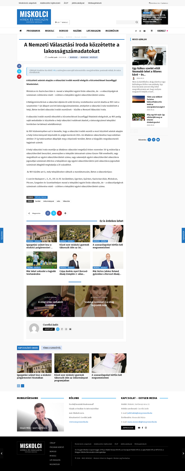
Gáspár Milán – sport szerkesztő (33, 428)
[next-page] (22, 385)
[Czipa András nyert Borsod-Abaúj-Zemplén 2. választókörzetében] (75, 260)
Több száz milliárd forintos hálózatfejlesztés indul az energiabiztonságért (156, 102)
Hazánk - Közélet (33, 267)
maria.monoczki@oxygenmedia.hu (142, 422)
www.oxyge (74, 422)
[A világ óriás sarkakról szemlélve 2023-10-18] (1, 453)
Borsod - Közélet (89, 57)
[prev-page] (18, 385)
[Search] (136, 22)
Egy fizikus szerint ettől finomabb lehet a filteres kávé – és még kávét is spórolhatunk (154, 18)
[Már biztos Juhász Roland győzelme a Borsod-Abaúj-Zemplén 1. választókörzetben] (108, 260)
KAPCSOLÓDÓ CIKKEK (28, 348)
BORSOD (69, 37)
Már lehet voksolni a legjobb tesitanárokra (41, 272)
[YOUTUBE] (139, 428)
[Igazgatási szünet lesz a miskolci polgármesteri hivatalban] (41, 233)
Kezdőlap (60, 37)
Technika (147, 13)
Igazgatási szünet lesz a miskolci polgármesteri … (39, 246)
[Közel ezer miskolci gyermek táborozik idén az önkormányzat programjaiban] (75, 233)
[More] (65, 213)
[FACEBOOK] (142, 428)
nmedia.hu (83, 422)
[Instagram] (140, 30)
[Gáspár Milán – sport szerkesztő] (40, 416)
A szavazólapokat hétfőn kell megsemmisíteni (108, 246)
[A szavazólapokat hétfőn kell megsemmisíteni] (108, 233)
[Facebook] (136, 30)
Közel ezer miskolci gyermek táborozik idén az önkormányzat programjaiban (71, 378)
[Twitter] (53, 213)
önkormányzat (48, 201)
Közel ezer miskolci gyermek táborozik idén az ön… (74, 246)
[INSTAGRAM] (146, 428)
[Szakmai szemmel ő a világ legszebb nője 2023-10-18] (183, 453)
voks (58, 201)
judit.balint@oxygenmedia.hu (139, 413)
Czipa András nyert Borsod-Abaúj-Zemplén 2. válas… (74, 272)
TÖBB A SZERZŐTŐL (52, 348)
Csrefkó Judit (50, 324)
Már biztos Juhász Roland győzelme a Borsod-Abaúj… (107, 272)
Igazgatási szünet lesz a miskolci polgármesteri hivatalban (34, 376)
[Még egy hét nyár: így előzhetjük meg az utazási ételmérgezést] (138, 117)
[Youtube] (144, 30)
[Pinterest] (59, 213)
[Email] (58, 329)
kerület (38, 201)
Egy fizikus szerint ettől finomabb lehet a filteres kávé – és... (147, 71)
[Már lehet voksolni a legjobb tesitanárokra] (41, 260)
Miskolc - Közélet (34, 241)
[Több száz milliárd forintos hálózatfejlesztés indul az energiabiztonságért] (138, 99)
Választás (66, 201)
